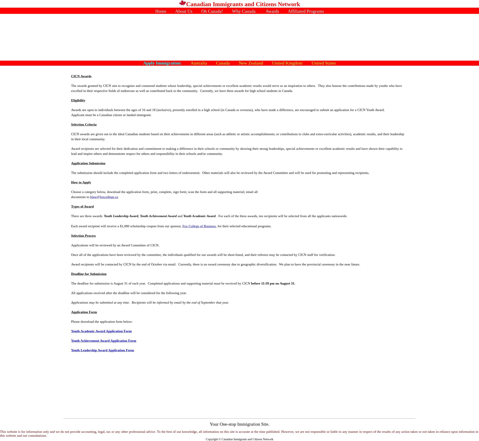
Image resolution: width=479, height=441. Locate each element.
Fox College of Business (199, 226)
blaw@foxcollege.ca (104, 197)
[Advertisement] (239, 37)
